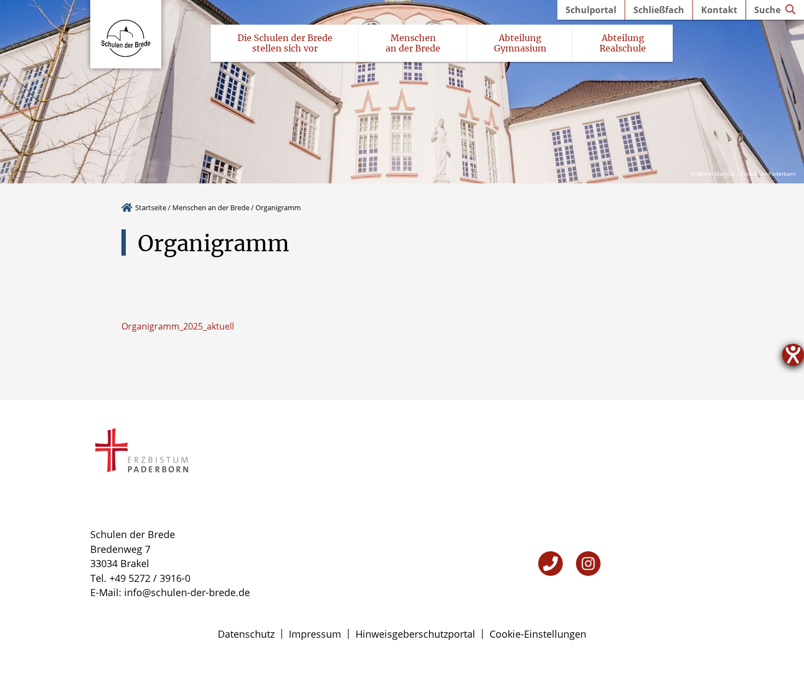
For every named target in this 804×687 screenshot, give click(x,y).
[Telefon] (550, 563)
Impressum (315, 633)
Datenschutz (246, 633)
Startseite (150, 207)
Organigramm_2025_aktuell (177, 326)
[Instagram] (588, 563)
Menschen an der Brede (210, 207)
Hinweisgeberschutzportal (415, 633)
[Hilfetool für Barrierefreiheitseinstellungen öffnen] (793, 355)
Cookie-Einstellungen (538, 633)
